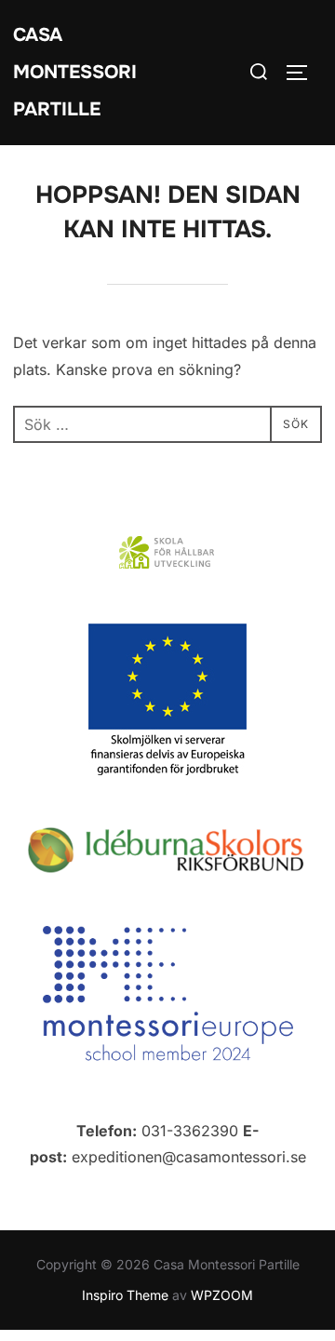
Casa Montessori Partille (75, 72)
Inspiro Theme (125, 1295)
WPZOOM (222, 1295)
